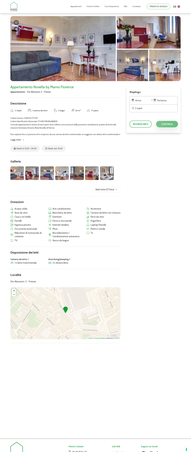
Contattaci (136, 6)
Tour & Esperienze (111, 6)
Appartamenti (76, 6)
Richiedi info (140, 124)
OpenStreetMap (100, 338)
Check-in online (93, 6)
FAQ (125, 6)
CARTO (117, 338)
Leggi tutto (15, 139)
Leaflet (90, 338)
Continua (167, 124)
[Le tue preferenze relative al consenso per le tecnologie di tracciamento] (186, 449)
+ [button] (14, 290)
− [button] (14, 294)
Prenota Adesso (158, 6)
